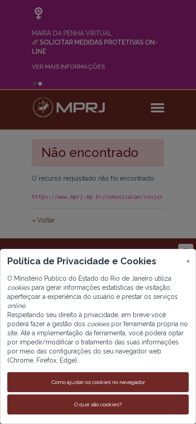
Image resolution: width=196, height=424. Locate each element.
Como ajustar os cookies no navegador (98, 382)
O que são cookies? (98, 404)
